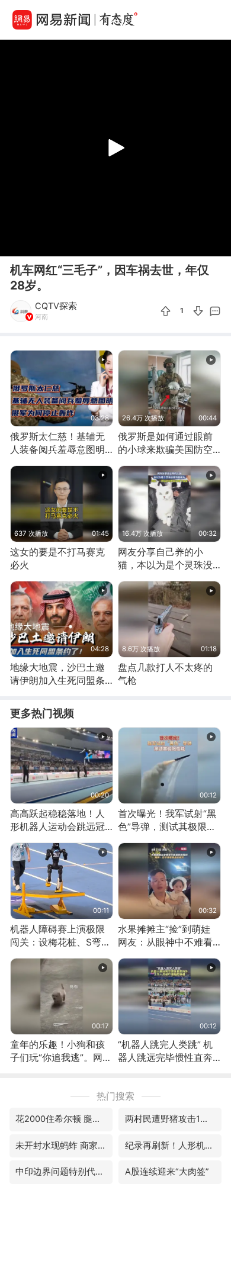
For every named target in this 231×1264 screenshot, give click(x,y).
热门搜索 (115, 1096)
